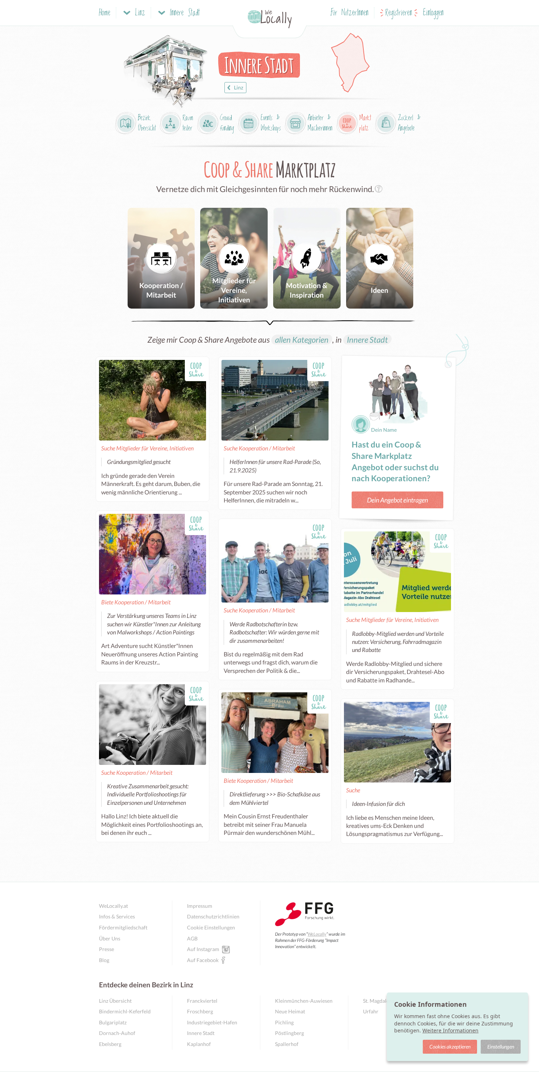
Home (104, 13)
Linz (238, 87)
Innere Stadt (367, 340)
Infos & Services (117, 916)
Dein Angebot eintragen (397, 500)
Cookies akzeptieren (449, 1046)
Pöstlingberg (289, 1033)
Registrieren (398, 13)
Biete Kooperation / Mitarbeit (135, 601)
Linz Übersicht (115, 1001)
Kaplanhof (199, 1044)
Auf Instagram (203, 949)
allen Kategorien (302, 340)
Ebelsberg (110, 1044)
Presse (106, 949)
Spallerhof (286, 1044)
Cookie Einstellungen (211, 927)
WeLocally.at (113, 906)
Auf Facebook (203, 960)
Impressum (199, 906)
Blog (104, 960)
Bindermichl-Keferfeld (125, 1011)
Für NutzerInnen (349, 13)
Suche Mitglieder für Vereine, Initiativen (147, 448)
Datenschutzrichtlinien (213, 916)
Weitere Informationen (450, 1030)
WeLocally (317, 934)
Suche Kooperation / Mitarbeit (259, 448)
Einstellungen (500, 1046)
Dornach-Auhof (117, 1033)
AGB (192, 938)
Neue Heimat (290, 1011)
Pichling (284, 1022)
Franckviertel (202, 1001)
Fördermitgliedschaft (123, 927)
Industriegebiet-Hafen (212, 1022)
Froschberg (200, 1011)
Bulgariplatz (112, 1022)
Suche (353, 789)
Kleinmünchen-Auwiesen (304, 1001)
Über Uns (109, 938)
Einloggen (433, 13)
